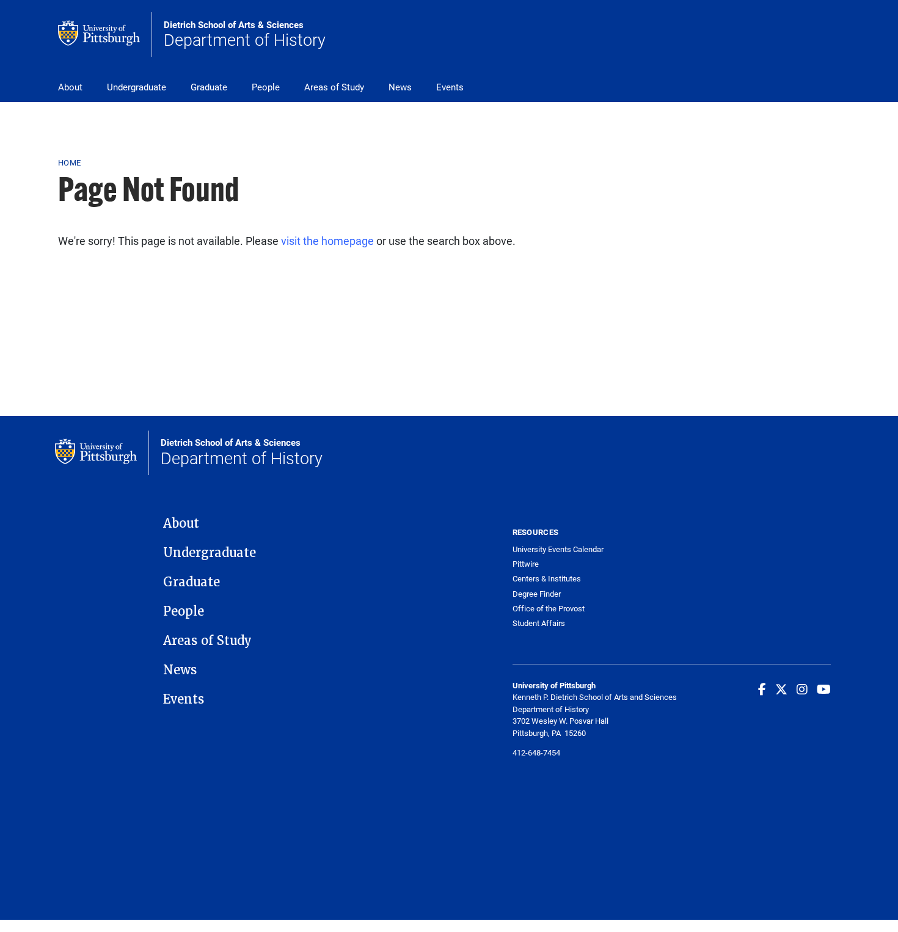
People (266, 87)
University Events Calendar (558, 549)
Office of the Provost (549, 608)
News (400, 87)
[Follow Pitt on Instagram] (802, 689)
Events (450, 87)
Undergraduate (136, 87)
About (70, 87)
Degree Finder (537, 594)
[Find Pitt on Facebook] (762, 689)
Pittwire (526, 564)
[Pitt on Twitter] (781, 689)
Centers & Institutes (547, 578)
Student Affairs (539, 623)
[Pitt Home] (105, 34)
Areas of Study (334, 87)
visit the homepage (327, 240)
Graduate (209, 87)
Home (69, 162)
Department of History (245, 35)
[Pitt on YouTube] (824, 689)
